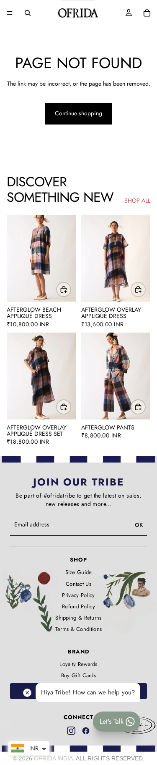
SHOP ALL (137, 201)
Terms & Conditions (78, 629)
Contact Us (78, 584)
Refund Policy (78, 606)
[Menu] (9, 13)
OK (139, 525)
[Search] (27, 13)
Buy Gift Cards (78, 675)
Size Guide (78, 572)
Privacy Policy (78, 595)
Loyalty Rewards (78, 664)
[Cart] (147, 13)
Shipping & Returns (78, 618)
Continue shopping (78, 113)
